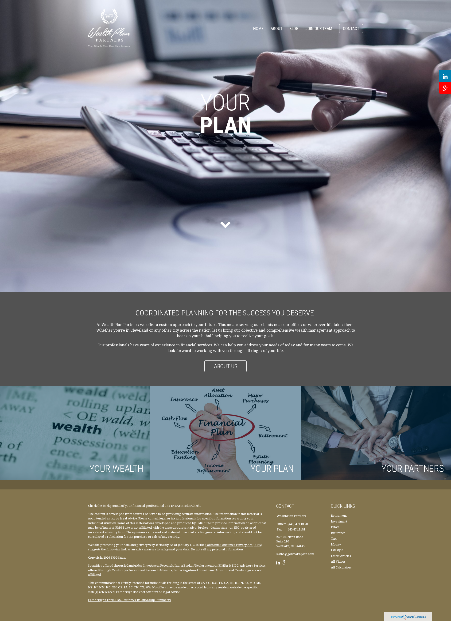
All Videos (338, 561)
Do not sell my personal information (217, 549)
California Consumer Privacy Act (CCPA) (233, 545)
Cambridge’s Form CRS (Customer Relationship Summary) (129, 600)
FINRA (223, 565)
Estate (335, 527)
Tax (334, 538)
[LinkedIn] (278, 563)
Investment (339, 521)
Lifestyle (337, 550)
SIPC (235, 565)
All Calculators (341, 567)
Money (336, 544)
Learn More (75, 461)
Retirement (339, 515)
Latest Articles (341, 556)
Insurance (338, 533)
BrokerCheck (190, 506)
